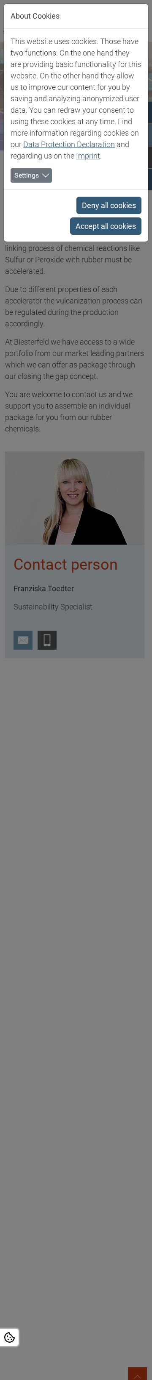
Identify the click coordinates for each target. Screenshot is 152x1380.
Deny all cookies (109, 205)
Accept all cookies (106, 226)
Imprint (88, 155)
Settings (26, 175)
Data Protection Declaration (69, 144)
